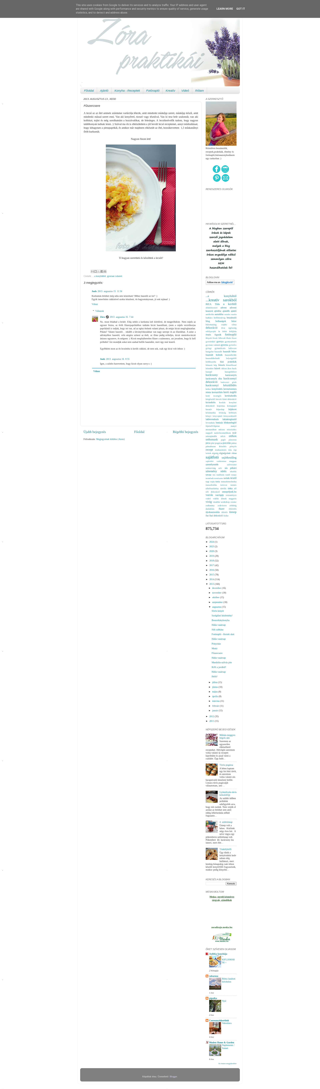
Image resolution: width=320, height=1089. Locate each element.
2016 (212, 570)
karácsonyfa (230, 375)
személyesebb (212, 464)
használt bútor (229, 351)
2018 (212, 560)
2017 (212, 565)
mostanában (211, 429)
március (216, 701)
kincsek (219, 399)
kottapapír (231, 406)
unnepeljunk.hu (229, 491)
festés (208, 334)
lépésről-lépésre (213, 426)
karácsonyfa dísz (214, 378)
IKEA (208, 304)
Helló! (215, 676)
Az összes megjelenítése (227, 1063)
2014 (212, 579)
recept (209, 449)
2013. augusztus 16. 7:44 (121, 317)
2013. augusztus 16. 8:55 (118, 359)
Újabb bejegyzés (95, 432)
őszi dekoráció (216, 515)
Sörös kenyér (218, 611)
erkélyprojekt (211, 331)
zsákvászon (222, 506)
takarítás (233, 471)
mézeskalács (231, 430)
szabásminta (221, 461)
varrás (209, 495)
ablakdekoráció (212, 308)
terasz (233, 474)
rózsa (234, 453)
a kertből (229, 304)
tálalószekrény (212, 488)
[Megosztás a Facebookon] (102, 271)
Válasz (95, 304)
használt (218, 351)
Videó (185, 90)
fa (219, 331)
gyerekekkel (210, 342)
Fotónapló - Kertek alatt (223, 634)
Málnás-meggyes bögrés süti (227, 736)
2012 (212, 716)
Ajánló (104, 90)
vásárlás (216, 502)
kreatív (209, 409)
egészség (232, 328)
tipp (207, 481)
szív (220, 468)
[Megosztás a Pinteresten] (105, 271)
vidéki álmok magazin (224, 498)
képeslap (220, 409)
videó (208, 498)
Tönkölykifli (226, 849)
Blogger (173, 1076)
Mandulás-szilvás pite (222, 662)
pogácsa (218, 443)
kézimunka (211, 412)
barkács (209, 317)
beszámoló (231, 317)
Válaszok (99, 311)
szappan (232, 461)
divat (223, 328)
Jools (94, 291)
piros (208, 443)
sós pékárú (230, 468)
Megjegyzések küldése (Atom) (110, 439)
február (216, 705)
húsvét (217, 368)
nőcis (222, 436)
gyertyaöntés (230, 341)
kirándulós (211, 402)
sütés (223, 471)
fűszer (234, 338)
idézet (224, 368)
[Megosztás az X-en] (98, 271)
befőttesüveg (220, 317)
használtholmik (213, 358)
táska (230, 488)
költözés (232, 412)
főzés (228, 338)
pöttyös (233, 446)
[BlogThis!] (95, 271)
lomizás (219, 422)
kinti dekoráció (229, 399)
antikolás (210, 314)
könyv (209, 416)
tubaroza (213, 976)
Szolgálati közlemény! (222, 615)
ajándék (226, 311)
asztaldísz (219, 314)
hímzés (221, 365)
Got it (240, 8)
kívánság (222, 413)
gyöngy (209, 348)
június (215, 687)
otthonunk (212, 439)
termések (210, 478)
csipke (224, 324)
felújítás (232, 331)
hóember (210, 368)
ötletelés (232, 509)
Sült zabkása (217, 629)
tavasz (208, 474)
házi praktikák (228, 361)
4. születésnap (226, 822)
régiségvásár (225, 453)
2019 (212, 556)
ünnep (232, 512)
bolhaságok (221, 321)
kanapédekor (230, 372)
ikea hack (232, 368)
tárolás (223, 488)
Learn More (224, 8)
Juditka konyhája (218, 953)
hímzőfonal (231, 365)
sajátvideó (210, 461)
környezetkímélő (230, 416)
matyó (233, 426)
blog (208, 321)
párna (234, 443)
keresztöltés (217, 392)
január (215, 710)
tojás (212, 481)
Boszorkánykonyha (221, 620)
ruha (230, 450)
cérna (234, 324)
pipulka (213, 998)
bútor (234, 321)
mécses (221, 429)
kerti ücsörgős (213, 396)
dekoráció (212, 327)
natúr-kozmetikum (222, 433)
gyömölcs (232, 345)
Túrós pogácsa (226, 765)
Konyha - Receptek (127, 90)
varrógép (219, 495)
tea (214, 474)
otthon (232, 436)
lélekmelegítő (230, 422)
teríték (227, 478)
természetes (218, 478)
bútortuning (211, 324)
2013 (212, 584)
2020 (212, 551)
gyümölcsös (220, 348)
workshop (225, 502)
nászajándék (211, 436)
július (215, 682)
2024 (212, 541)
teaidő (228, 475)
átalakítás (210, 509)
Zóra (102, 317)
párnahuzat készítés (216, 446)
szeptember (217, 602)
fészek (215, 338)
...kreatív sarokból (221, 300)
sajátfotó (212, 457)
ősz (207, 515)
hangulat (210, 351)
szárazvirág (211, 468)
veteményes (231, 495)
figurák (217, 334)
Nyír (224, 1001)
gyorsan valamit (114, 276)
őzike (226, 515)
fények (209, 338)
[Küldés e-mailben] (92, 271)
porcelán (227, 443)
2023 (212, 546)
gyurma (224, 344)
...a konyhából (99, 276)
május (215, 691)
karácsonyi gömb (229, 382)
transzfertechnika (228, 481)
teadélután (220, 475)
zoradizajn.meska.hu (221, 927)
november (217, 592)
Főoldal (89, 90)
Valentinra (227, 1023)
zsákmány (210, 505)
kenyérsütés (217, 389)
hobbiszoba (211, 361)
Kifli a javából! (219, 667)
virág (209, 501)
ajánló (233, 311)
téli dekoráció (213, 492)
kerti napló (230, 392)
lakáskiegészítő (229, 419)
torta (218, 481)
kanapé (209, 372)
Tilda (217, 304)
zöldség (233, 505)
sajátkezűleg (229, 457)
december (217, 588)
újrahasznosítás (213, 512)
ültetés (225, 512)
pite (212, 443)
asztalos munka (230, 314)
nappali (209, 433)
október (216, 597)
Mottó (214, 648)
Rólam (199, 90)
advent (223, 307)
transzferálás (211, 485)
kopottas (221, 406)
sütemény (211, 471)
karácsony (212, 375)
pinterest (232, 439)
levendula (210, 422)
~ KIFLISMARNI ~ (228, 959)
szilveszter (231, 464)
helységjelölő (231, 358)
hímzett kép (211, 365)
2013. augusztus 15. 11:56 (110, 291)
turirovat (223, 485)
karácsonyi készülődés (221, 385)
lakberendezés (212, 419)
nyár (234, 432)
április (215, 696)
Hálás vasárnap (219, 625)
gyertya (220, 341)
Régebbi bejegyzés (185, 432)
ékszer (221, 508)
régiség (215, 453)
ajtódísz (217, 311)
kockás (222, 402)
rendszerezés (220, 450)
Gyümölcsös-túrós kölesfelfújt (228, 793)
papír (223, 439)
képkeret (232, 409)
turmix (233, 485)
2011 (212, 721)
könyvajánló (217, 416)
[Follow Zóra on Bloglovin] (220, 284)
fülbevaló (222, 338)
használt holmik (214, 354)
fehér (224, 331)
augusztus (217, 607)
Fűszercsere (217, 653)
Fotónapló (153, 90)
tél (235, 488)
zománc (233, 502)
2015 (212, 574)
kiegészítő (210, 399)
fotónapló (230, 334)
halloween (232, 348)
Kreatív (170, 90)
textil (233, 478)
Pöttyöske (216, 643)
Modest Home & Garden (221, 1042)
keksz (208, 389)
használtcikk (230, 355)
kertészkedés (230, 395)
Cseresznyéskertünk (219, 1020)
